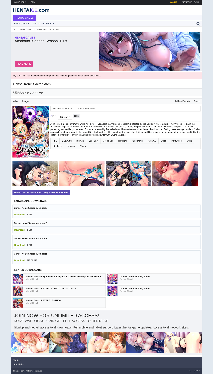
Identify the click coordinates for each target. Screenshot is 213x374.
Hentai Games (24, 17)
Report (197, 101)
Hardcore (122, 141)
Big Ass (80, 141)
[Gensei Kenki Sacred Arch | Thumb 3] (129, 174)
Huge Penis (137, 141)
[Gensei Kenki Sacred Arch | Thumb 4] (175, 174)
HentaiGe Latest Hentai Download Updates (30, 10)
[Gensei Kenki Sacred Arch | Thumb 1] (35, 174)
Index (15, 101)
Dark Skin (93, 141)
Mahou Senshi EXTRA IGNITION (43, 300)
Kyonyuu (152, 141)
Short (189, 141)
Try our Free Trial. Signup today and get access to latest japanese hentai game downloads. (57, 75)
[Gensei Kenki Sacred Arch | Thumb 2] (82, 174)
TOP (190, 371)
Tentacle (71, 146)
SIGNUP (173, 2)
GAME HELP (20, 2)
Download (19, 214)
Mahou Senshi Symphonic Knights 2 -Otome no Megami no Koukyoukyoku (68, 276)
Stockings (57, 146)
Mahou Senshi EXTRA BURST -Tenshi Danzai (51, 288)
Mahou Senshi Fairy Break (135, 276)
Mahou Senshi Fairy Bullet (135, 288)
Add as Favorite (182, 101)
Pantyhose (176, 141)
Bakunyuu (67, 141)
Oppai (164, 141)
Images (25, 101)
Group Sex (108, 141)
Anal (55, 141)
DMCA (197, 371)
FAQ (33, 2)
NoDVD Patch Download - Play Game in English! (41, 192)
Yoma (83, 146)
